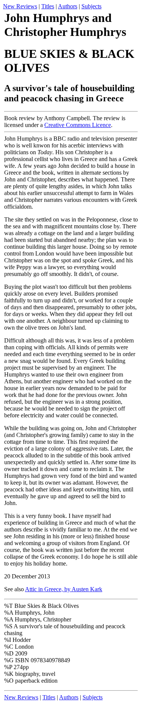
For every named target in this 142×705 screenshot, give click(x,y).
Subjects (91, 6)
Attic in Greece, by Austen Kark (63, 589)
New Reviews (20, 6)
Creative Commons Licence (77, 125)
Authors (67, 6)
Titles (47, 6)
